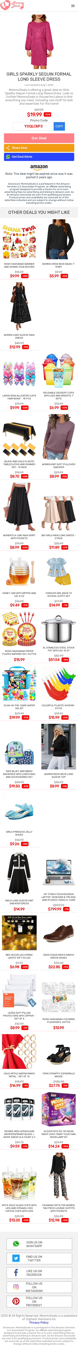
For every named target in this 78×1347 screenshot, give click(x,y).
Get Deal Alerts (22, 156)
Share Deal (16, 147)
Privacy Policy (39, 1322)
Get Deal (39, 138)
